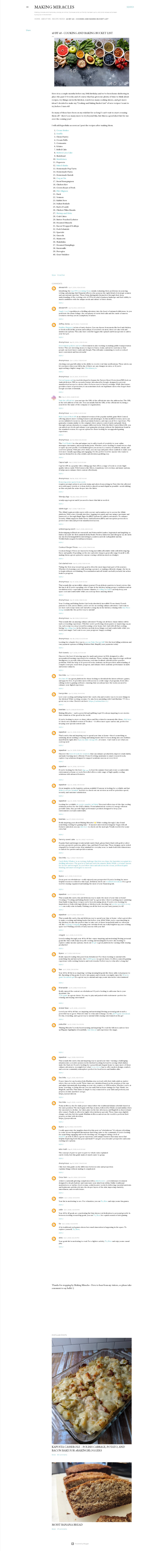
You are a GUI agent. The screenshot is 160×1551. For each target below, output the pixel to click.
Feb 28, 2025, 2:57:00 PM (78, 497)
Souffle (59, 133)
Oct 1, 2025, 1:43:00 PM (72, 1210)
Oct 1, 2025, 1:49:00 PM (70, 1224)
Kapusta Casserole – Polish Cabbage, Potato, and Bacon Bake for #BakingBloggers (88, 1448)
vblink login (63, 509)
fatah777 (62, 1137)
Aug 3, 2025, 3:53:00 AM (75, 1078)
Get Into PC (63, 679)
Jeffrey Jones (64, 324)
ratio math (63, 1149)
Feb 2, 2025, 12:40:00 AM (77, 462)
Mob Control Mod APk (67, 417)
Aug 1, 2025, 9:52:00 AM (75, 1057)
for (60, 1224)
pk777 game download (121, 1014)
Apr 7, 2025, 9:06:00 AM (75, 675)
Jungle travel (64, 311)
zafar (61, 1210)
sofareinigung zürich (67, 529)
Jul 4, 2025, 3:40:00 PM (74, 935)
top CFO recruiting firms (81, 291)
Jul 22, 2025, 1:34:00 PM (75, 1024)
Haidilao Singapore (66, 327)
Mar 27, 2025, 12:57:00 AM (78, 582)
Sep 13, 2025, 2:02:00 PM (73, 1127)
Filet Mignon (62, 191)
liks (60, 397)
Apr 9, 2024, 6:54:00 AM (77, 287)
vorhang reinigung (72, 924)
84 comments (62, 1455)
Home (37, 19)
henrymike (63, 693)
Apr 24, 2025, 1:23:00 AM (75, 766)
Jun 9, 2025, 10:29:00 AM (73, 876)
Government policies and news (71, 346)
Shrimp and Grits (64, 213)
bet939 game (91, 959)
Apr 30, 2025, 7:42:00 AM (84, 839)
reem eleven (96, 1067)
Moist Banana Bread (67, 1524)
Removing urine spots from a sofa (72, 482)
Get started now (65, 563)
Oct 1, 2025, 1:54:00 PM (71, 1238)
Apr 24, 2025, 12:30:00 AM (76, 732)
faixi (60, 969)
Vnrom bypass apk (66, 380)
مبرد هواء (85, 770)
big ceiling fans (70, 628)
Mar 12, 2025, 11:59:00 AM (81, 563)
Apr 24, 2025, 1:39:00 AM (75, 785)
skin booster (100, 1181)
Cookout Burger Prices (68, 547)
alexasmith (63, 287)
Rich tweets (64, 653)
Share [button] (28, 30)
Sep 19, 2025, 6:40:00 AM (76, 1149)
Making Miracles (54, 7)
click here (127, 719)
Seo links (62, 675)
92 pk (94, 943)
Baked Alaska (62, 165)
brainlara (62, 709)
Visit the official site (67, 400)
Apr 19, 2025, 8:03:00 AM (75, 709)
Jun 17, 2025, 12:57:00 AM (76, 894)
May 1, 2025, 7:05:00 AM (75, 858)
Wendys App (64, 497)
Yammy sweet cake (67, 839)
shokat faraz (64, 1008)
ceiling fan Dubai (105, 589)
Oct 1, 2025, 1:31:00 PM (72, 1198)
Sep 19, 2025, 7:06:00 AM (78, 1163)
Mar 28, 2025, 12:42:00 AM (79, 639)
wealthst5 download (114, 882)
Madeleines (61, 159)
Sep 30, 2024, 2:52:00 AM (78, 342)
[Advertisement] (92, 1311)
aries (61, 1238)
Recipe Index (58, 19)
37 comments (62, 1529)
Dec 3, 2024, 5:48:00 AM (70, 397)
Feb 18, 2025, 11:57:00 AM (78, 478)
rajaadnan (63, 732)
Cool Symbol (67, 443)
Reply (61, 303)
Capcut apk (63, 462)
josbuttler (63, 1024)
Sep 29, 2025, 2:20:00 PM (77, 1177)
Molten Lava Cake (64, 152)
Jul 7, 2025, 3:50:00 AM (72, 953)
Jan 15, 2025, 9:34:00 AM (78, 440)
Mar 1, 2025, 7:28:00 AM (77, 509)
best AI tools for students (79, 754)
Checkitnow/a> (91, 368)
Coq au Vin (61, 178)
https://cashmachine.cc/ (98, 701)
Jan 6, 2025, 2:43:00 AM (78, 413)
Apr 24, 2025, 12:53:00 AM (76, 750)
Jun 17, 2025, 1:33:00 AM (75, 915)
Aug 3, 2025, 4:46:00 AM (75, 1102)
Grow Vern (63, 1177)
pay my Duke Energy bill (94, 642)
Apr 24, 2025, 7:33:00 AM (76, 801)
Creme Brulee (62, 130)
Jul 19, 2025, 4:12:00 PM (78, 1008)
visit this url (92, 1030)
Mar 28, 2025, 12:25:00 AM (78, 618)
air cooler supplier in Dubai (87, 804)
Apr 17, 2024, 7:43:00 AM (79, 324)
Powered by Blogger (82, 1544)
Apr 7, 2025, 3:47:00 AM (78, 653)
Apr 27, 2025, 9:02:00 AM (75, 819)
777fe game (63, 995)
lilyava (61, 876)
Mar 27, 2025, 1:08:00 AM (78, 600)
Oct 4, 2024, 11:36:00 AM (78, 360)
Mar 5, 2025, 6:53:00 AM (84, 529)
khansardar (63, 988)
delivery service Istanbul (68, 790)
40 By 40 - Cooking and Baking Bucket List (87, 19)
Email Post (61, 275)
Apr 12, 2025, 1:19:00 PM (77, 693)
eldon (61, 1198)
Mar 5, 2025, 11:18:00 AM (86, 547)
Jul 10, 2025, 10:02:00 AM (77, 988)
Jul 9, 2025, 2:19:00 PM (70, 969)
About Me (46, 19)
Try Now (104, 1201)
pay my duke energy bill (88, 740)
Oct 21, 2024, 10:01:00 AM (78, 377)
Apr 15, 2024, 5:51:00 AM (77, 308)
